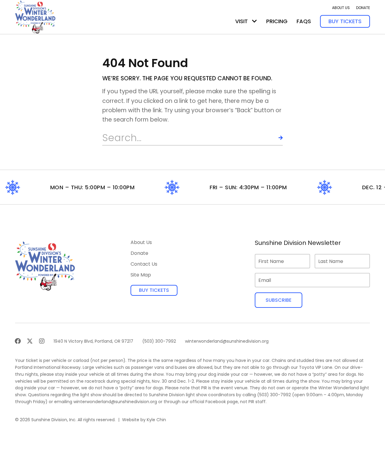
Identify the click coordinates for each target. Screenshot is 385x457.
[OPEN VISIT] (254, 21)
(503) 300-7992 (274, 395)
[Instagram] (42, 341)
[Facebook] (18, 341)
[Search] (275, 138)
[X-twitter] (30, 341)
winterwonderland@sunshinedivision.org (115, 402)
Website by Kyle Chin (144, 420)
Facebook (215, 402)
